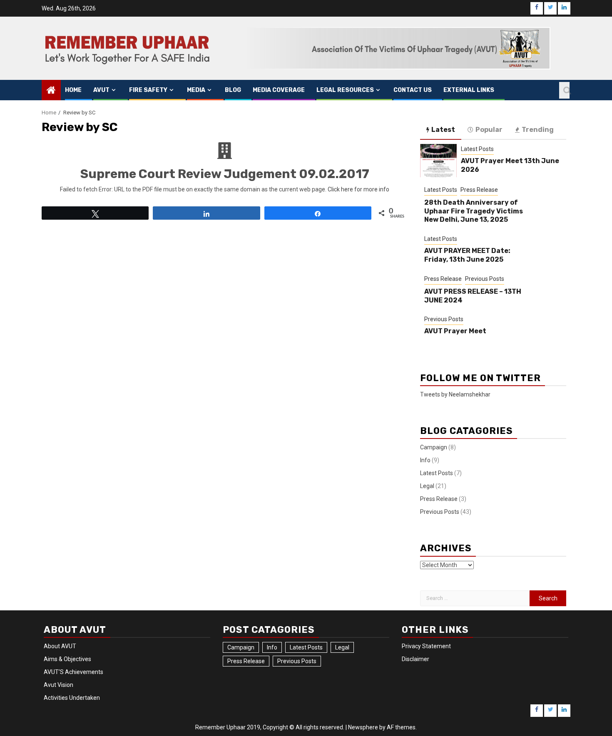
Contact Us (412, 90)
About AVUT (60, 646)
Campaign (433, 447)
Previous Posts (484, 278)
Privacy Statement (426, 646)
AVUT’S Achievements (73, 672)
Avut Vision (58, 684)
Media (196, 90)
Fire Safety (148, 90)
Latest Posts (477, 149)
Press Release (479, 189)
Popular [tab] (489, 130)
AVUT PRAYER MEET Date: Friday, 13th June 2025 (467, 255)
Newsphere (363, 727)
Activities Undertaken (72, 697)
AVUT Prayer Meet (455, 331)
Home (73, 90)
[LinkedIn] (564, 8)
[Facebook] (536, 8)
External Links (468, 90)
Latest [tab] (443, 130)
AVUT (101, 90)
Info (425, 460)
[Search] (564, 90)
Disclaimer (415, 659)
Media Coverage (279, 90)
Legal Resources (345, 90)
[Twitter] (550, 8)
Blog (233, 90)
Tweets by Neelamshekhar (455, 394)
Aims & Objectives (67, 659)
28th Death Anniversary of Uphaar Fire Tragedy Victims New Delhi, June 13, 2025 (473, 211)
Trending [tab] (538, 130)
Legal (427, 486)
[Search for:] (475, 598)
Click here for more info (358, 189)
